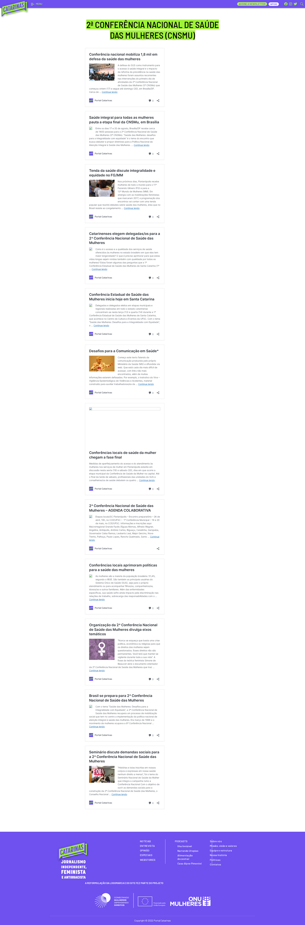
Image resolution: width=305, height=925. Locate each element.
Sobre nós (216, 841)
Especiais (146, 854)
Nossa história (218, 854)
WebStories (147, 859)
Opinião (144, 850)
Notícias (145, 841)
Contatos (215, 864)
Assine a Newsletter (252, 3)
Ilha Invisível (184, 846)
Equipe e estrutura (221, 850)
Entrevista (147, 845)
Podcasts (181, 841)
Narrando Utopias (187, 850)
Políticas (215, 859)
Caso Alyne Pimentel (189, 863)
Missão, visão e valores (223, 845)
